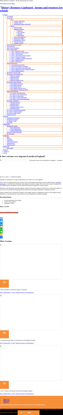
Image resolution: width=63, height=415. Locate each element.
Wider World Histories (12, 91)
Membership (6, 124)
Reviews (5, 150)
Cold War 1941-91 (19, 41)
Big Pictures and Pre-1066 (13, 72)
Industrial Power (14, 105)
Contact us (6, 151)
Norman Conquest (15, 76)
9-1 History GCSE (11, 121)
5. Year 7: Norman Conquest (17, 57)
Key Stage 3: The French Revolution (19, 99)
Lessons (5, 14)
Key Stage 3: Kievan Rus (17, 96)
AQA (11, 19)
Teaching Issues (11, 144)
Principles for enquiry (12, 119)
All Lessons (10, 16)
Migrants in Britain (19, 29)
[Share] (31, 237)
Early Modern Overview (16, 83)
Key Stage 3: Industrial (13, 100)
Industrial (19, 34)
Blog (8, 137)
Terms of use (6, 399)
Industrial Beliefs (14, 104)
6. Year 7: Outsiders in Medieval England (21, 58)
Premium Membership (16, 130)
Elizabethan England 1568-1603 (22, 24)
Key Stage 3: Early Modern (14, 82)
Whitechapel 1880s (19, 38)
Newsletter (9, 122)
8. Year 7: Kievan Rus (16, 61)
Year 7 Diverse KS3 (12, 49)
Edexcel (12, 26)
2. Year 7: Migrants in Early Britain (19, 52)
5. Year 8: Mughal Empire (17, 71)
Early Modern (21, 32)
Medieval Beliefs (14, 77)
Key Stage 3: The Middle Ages (15, 74)
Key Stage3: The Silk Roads (17, 93)
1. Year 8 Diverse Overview (17, 65)
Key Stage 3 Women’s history (14, 111)
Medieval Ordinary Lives (16, 80)
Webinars (9, 139)
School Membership (15, 129)
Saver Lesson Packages (13, 48)
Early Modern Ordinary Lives (18, 88)
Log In (5, 153)
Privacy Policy (6, 401)
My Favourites (11, 3)
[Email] (31, 226)
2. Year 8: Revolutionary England (19, 66)
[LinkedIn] (31, 224)
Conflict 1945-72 (18, 22)
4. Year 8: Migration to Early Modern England (22, 69)
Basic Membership (15, 127)
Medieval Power (14, 79)
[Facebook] (31, 218)
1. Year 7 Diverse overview (17, 51)
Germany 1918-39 (18, 43)
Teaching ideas (11, 143)
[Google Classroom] (31, 234)
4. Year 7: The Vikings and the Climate (20, 55)
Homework (6, 146)
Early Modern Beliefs (15, 85)
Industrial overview (15, 102)
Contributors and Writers (13, 118)
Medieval (19, 31)
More (4, 282)
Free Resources (11, 46)
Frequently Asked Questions (14, 132)
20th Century (20, 35)
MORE (29, 413)
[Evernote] (31, 232)
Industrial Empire (14, 108)
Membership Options (12, 126)
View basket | (3, 3)
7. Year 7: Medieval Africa (17, 60)
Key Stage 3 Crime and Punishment (16, 110)
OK (21, 413)
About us (5, 116)
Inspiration (6, 135)
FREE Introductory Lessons (14, 45)
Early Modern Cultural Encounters (19, 89)
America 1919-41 (11, 114)
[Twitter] (31, 221)
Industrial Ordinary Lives (16, 107)
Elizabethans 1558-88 (19, 40)
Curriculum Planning (12, 141)
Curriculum (10, 140)
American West (18, 27)
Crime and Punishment (20, 37)
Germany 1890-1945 (19, 21)
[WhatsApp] (31, 229)
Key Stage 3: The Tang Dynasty (18, 94)
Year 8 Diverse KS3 (12, 63)
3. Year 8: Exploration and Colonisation (20, 68)
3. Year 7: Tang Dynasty (16, 54)
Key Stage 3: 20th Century (14, 113)
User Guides (10, 148)
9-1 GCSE (9, 18)
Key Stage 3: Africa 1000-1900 (18, 97)
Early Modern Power (15, 86)
